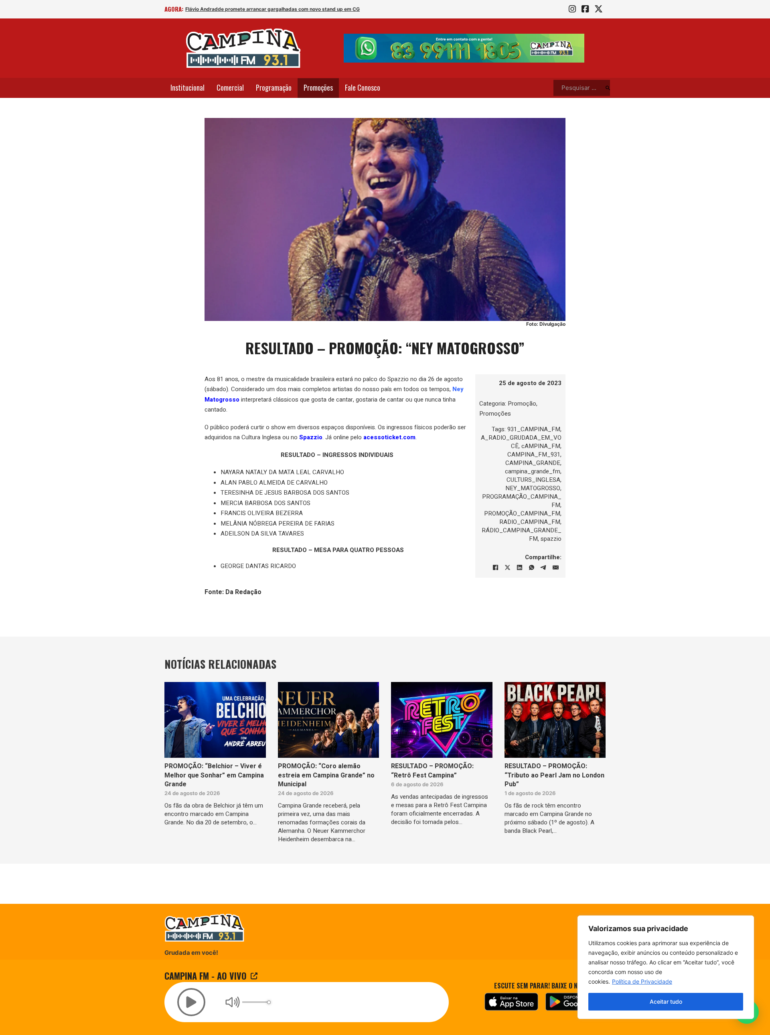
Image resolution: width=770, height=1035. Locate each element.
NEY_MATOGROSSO (532, 487)
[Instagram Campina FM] (572, 9)
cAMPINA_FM (540, 445)
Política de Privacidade (642, 981)
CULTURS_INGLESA (533, 479)
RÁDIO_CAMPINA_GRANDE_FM (521, 534)
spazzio (551, 538)
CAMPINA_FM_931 (533, 454)
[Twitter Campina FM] (599, 9)
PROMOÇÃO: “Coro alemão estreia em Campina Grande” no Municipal (326, 775)
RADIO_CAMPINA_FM (529, 521)
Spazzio (310, 437)
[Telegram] (543, 567)
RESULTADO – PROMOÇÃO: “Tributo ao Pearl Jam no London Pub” (554, 775)
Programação (274, 87)
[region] (666, 967)
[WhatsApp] (531, 567)
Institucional (187, 87)
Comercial (230, 87)
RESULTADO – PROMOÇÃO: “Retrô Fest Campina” (432, 770)
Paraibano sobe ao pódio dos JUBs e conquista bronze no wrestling (264, 9)
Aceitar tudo (666, 1001)
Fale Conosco (362, 87)
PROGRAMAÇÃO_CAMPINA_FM (521, 500)
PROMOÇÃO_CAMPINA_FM (522, 513)
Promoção (522, 403)
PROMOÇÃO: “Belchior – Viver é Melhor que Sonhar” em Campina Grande (214, 775)
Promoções (318, 87)
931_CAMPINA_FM (533, 428)
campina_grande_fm (532, 471)
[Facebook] (495, 567)
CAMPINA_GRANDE (532, 462)
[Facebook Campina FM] (585, 9)
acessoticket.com (389, 437)
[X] (507, 567)
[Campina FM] (243, 48)
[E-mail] (555, 567)
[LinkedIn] (519, 567)
